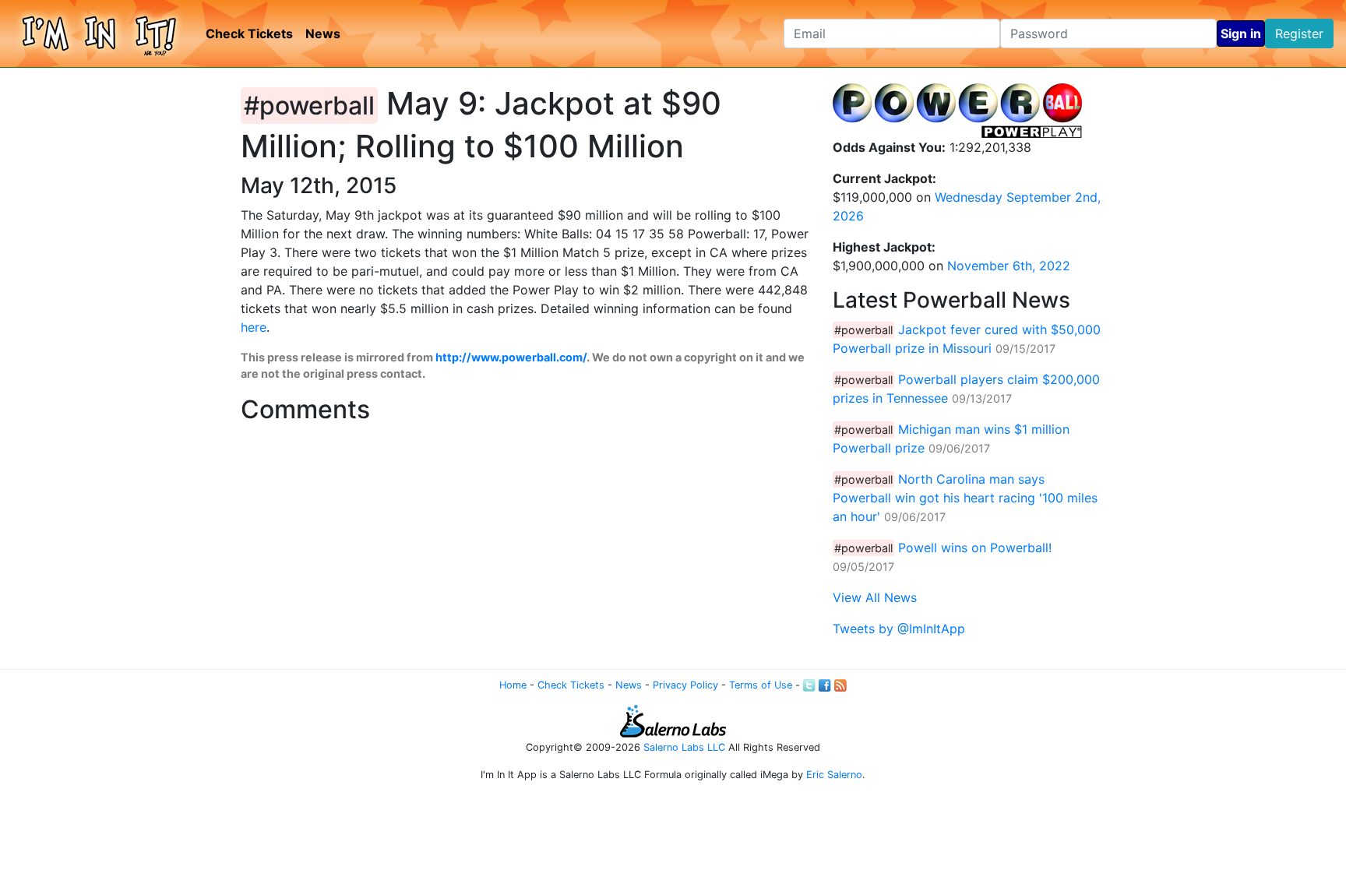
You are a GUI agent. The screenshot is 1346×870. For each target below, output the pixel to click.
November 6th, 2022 (1008, 265)
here (253, 327)
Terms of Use (760, 685)
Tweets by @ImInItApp (899, 628)
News (322, 33)
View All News (875, 597)
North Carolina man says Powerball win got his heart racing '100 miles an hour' (965, 497)
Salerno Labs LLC (684, 747)
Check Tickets (249, 33)
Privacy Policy (685, 685)
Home (513, 685)
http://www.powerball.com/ (511, 357)
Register (1299, 33)
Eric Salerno (834, 774)
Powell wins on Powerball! (975, 547)
